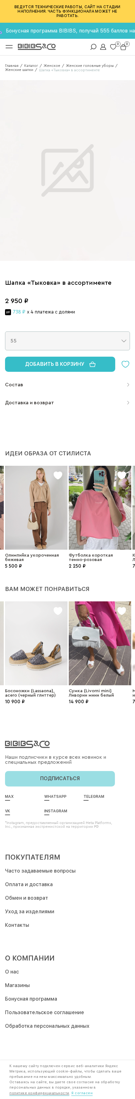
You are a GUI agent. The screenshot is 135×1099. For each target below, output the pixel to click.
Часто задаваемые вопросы (40, 871)
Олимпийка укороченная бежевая (32, 557)
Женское (52, 65)
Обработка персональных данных (47, 1026)
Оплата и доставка (29, 884)
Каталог (31, 65)
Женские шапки (19, 70)
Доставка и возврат (29, 402)
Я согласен (82, 1093)
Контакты (17, 925)
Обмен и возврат (26, 898)
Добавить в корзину (54, 364)
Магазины (17, 985)
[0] (113, 47)
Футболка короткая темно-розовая (91, 557)
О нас (12, 972)
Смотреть (36, 514)
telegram (94, 796)
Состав (14, 384)
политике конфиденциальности (39, 1093)
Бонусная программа (31, 999)
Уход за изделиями (29, 912)
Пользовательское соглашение (44, 1012)
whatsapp (55, 796)
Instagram (55, 811)
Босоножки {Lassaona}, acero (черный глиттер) (30, 693)
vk (7, 811)
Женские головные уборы (90, 65)
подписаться (60, 778)
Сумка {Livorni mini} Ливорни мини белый (91, 693)
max (9, 796)
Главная (12, 65)
